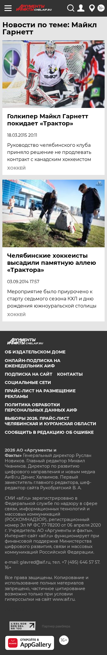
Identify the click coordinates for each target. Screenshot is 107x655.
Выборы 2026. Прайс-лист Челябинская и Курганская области (50, 421)
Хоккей (16, 168)
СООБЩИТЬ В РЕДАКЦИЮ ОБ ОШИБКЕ (49, 432)
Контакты (70, 374)
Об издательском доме (35, 352)
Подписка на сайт (28, 374)
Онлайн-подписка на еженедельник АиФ (32, 363)
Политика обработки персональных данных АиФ (41, 407)
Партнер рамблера (56, 626)
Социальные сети (28, 382)
